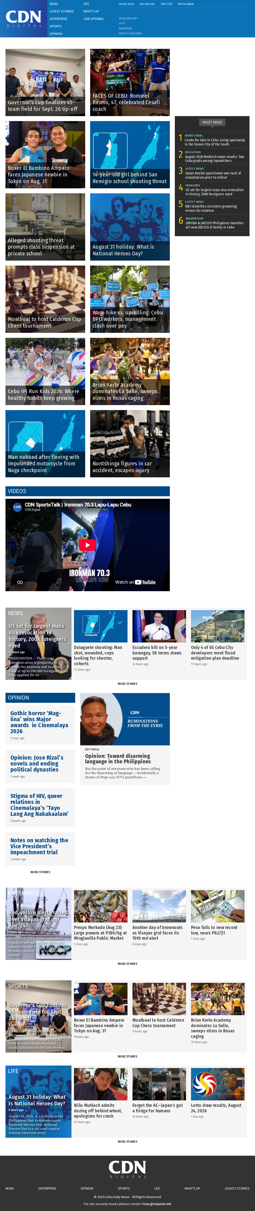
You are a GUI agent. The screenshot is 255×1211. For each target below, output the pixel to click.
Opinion (87, 1188)
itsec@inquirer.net (156, 1204)
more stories (127, 684)
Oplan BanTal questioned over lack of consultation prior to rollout (213, 175)
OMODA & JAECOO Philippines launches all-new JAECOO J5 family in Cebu (215, 225)
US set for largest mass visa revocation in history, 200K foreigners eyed (215, 192)
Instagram (186, 4)
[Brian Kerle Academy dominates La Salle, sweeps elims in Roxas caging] (130, 339)
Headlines (126, 4)
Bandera (125, 28)
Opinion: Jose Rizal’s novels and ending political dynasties (37, 763)
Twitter (166, 4)
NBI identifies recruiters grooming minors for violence (211, 208)
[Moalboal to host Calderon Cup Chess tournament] (47, 267)
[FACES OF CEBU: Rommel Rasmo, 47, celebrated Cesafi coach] (130, 50)
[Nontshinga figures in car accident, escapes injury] (130, 412)
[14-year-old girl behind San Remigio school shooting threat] (130, 123)
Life (157, 1188)
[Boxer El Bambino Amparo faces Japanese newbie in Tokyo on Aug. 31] (47, 123)
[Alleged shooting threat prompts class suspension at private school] (47, 195)
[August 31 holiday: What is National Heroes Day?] (130, 195)
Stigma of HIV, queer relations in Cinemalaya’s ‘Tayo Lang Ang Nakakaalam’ (39, 804)
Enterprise (47, 1188)
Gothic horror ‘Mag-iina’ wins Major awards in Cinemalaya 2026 (39, 722)
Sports (124, 1188)
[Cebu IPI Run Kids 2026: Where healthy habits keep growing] (47, 339)
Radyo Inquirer (130, 33)
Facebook (147, 4)
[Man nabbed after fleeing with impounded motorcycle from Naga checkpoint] (47, 412)
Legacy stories (237, 1188)
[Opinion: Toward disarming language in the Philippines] (125, 719)
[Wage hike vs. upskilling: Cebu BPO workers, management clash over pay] (130, 267)
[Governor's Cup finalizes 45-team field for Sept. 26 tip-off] (47, 50)
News (9, 1188)
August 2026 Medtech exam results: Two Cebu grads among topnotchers (214, 159)
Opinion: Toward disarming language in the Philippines (118, 759)
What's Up (192, 1188)
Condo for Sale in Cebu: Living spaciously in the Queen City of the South (215, 142)
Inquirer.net (128, 18)
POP (122, 23)
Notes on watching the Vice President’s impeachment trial (39, 846)
